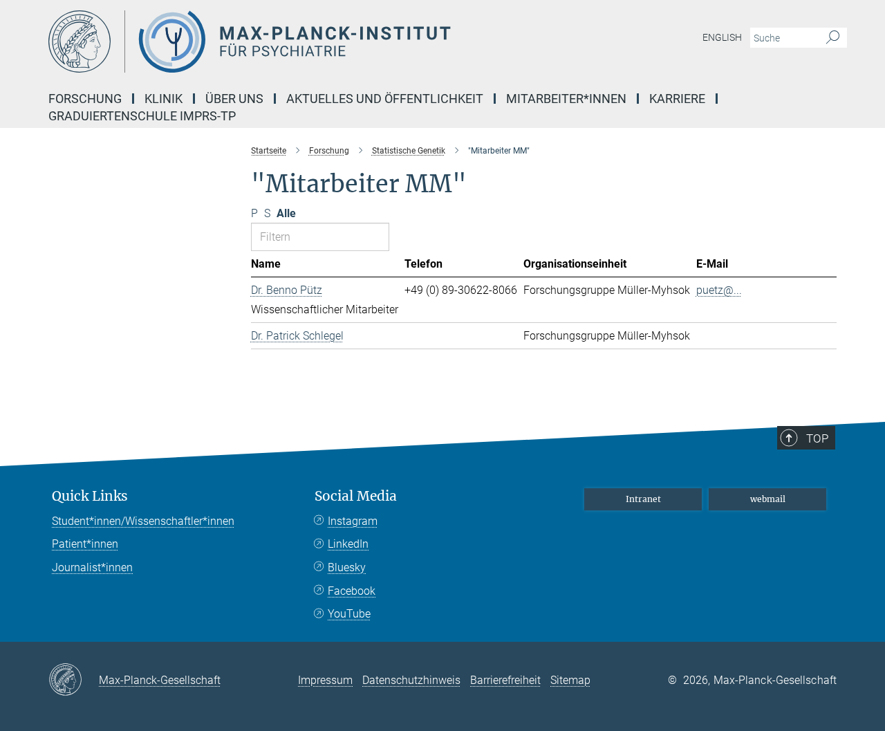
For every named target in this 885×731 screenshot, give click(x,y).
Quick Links (90, 496)
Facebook (351, 591)
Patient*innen (85, 543)
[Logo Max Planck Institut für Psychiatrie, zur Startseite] (307, 41)
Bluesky (347, 567)
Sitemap (570, 680)
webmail (767, 499)
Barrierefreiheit (505, 680)
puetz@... (719, 290)
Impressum (325, 680)
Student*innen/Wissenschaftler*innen (143, 521)
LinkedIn (348, 543)
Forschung (85, 98)
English (722, 37)
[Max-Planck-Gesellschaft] (73, 680)
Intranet (643, 499)
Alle (286, 213)
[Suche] (833, 38)
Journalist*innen (92, 567)
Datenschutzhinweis (411, 680)
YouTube (349, 613)
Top (817, 438)
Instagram (353, 521)
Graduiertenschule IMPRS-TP (142, 116)
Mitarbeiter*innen (566, 98)
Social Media (356, 496)
